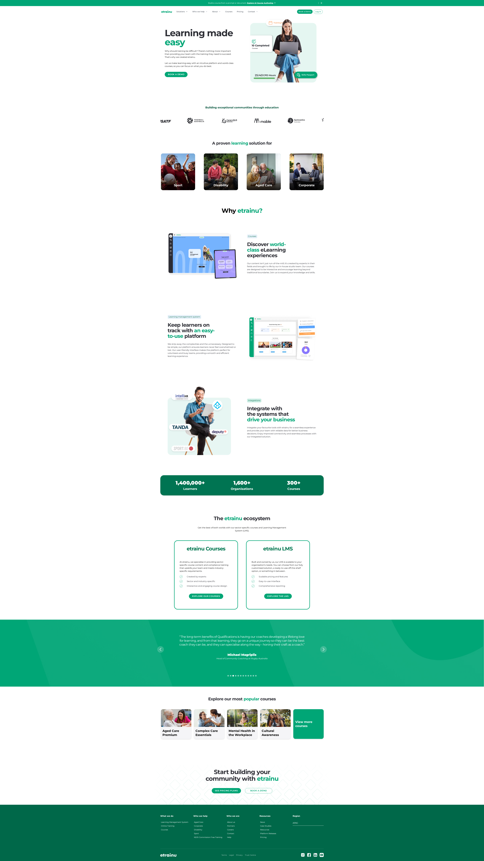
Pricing (240, 11)
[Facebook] (309, 855)
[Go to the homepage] (168, 855)
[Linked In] (315, 855)
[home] (166, 11)
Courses (228, 11)
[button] (182, 11)
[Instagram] (303, 855)
